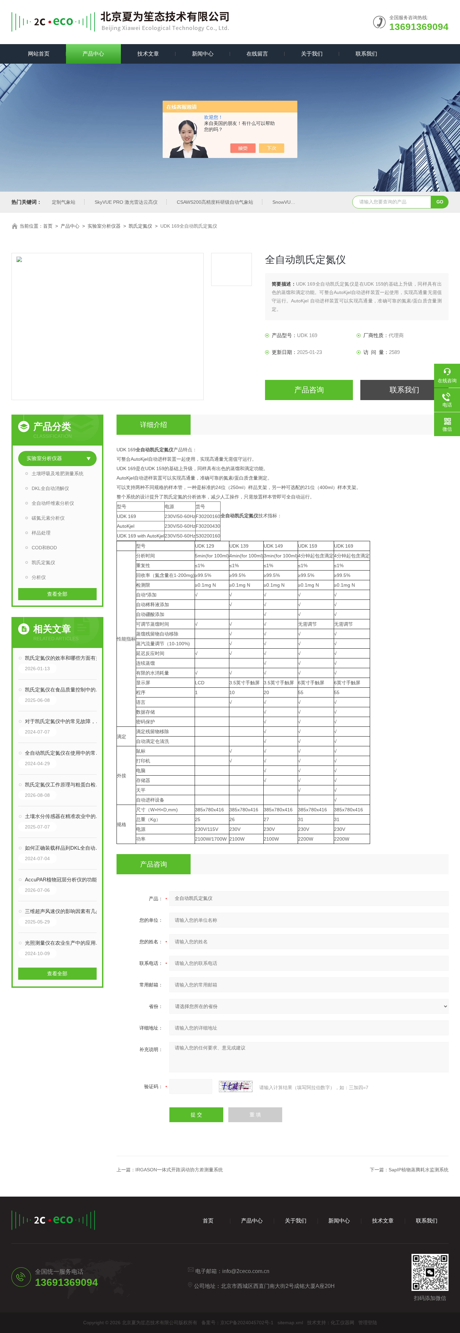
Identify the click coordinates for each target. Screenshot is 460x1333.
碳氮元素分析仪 (48, 518)
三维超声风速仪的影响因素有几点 (63, 911)
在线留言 (257, 54)
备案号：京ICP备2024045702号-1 (237, 1322)
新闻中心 (202, 54)
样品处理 (41, 532)
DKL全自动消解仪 (50, 488)
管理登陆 (367, 1322)
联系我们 (366, 54)
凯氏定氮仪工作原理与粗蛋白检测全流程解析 (64, 784)
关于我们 (312, 54)
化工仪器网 (342, 1322)
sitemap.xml (290, 1322)
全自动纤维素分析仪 (53, 503)
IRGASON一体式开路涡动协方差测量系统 (179, 1169)
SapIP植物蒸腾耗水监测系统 (419, 1169)
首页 (48, 226)
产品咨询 (309, 390)
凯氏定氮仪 (140, 226)
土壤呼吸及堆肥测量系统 (58, 473)
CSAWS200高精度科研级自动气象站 (215, 202)
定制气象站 (63, 202)
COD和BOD (44, 547)
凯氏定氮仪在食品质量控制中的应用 (64, 689)
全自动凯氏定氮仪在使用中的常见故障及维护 (64, 753)
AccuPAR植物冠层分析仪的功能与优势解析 (64, 879)
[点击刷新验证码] (236, 1086)
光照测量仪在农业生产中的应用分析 (64, 943)
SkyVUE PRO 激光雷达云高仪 (126, 202)
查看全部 (57, 594)
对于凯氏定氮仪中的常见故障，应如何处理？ (64, 721)
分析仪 (39, 577)
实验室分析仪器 (104, 226)
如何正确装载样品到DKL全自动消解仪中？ (64, 848)
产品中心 (93, 54)
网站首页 (39, 54)
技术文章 (148, 54)
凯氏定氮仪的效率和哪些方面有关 (63, 658)
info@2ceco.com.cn (245, 1271)
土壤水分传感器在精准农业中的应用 (64, 816)
